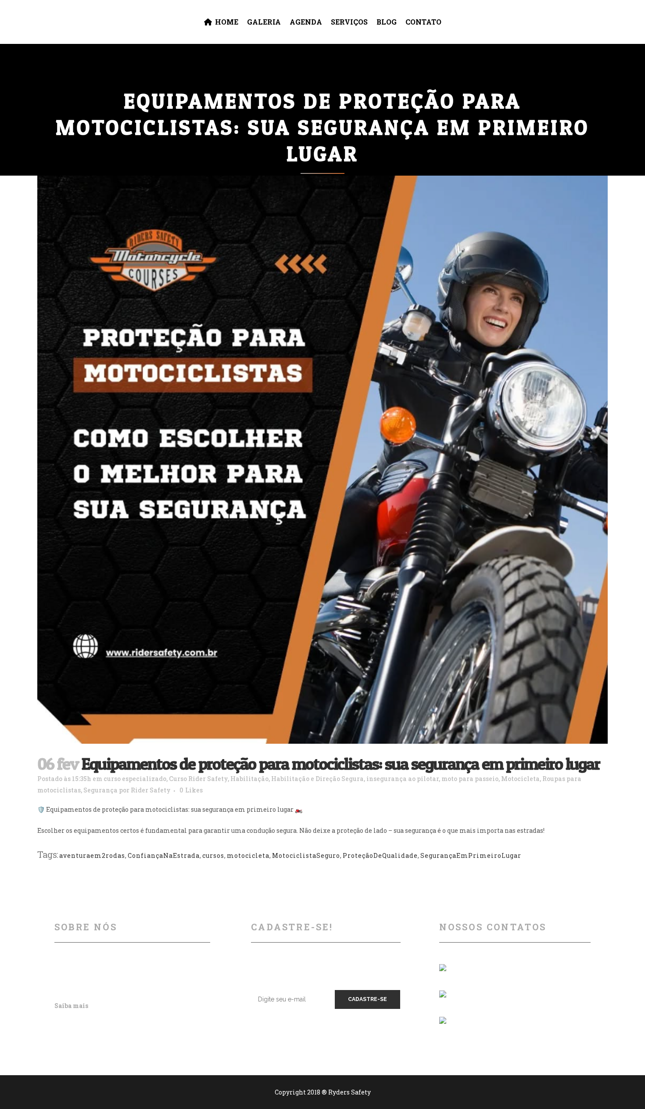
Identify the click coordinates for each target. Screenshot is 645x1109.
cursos (213, 855)
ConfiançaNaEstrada (164, 855)
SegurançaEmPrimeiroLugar (470, 855)
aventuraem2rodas (92, 855)
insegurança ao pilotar (402, 778)
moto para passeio (469, 778)
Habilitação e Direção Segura (317, 778)
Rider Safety (151, 790)
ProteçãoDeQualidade (380, 855)
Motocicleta (520, 778)
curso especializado (135, 778)
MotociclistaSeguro (306, 855)
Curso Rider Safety (198, 778)
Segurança (100, 790)
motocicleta (248, 855)
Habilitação (249, 778)
